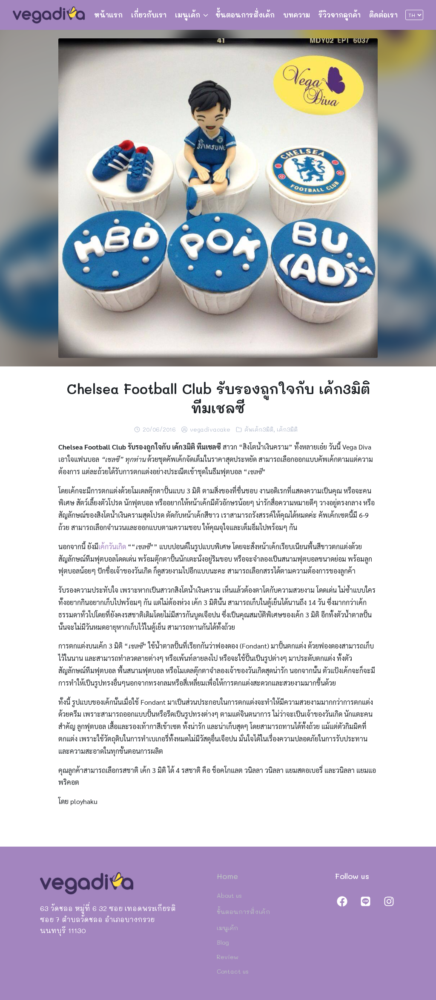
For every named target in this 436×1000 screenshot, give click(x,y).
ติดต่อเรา (383, 14)
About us (229, 895)
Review (227, 957)
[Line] (365, 901)
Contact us (233, 971)
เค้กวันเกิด (112, 546)
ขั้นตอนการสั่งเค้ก (245, 14)
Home (227, 876)
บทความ (296, 14)
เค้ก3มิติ (287, 429)
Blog (223, 942)
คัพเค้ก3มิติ (258, 429)
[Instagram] (388, 901)
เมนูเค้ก (187, 14)
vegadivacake (210, 429)
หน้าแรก (108, 14)
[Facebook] (342, 901)
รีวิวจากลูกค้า (339, 14)
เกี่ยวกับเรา (148, 14)
